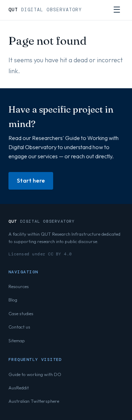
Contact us (19, 327)
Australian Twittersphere (33, 401)
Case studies (20, 313)
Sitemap (16, 340)
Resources (18, 286)
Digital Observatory (45, 10)
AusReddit (18, 387)
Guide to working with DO (34, 374)
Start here (31, 180)
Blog (12, 300)
